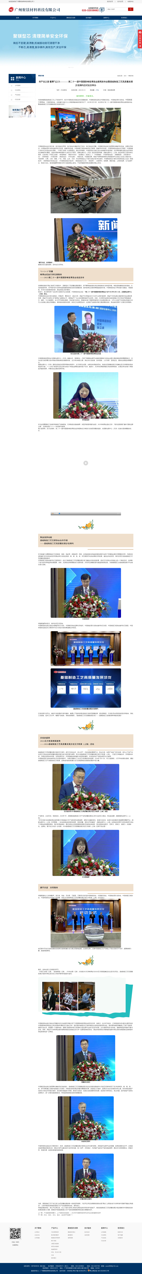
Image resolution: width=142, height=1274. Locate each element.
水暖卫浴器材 (55, 1243)
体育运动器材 (55, 1246)
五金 (52, 1255)
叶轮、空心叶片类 (56, 1252)
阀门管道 (53, 1240)
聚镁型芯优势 (73, 1228)
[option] (86, 475)
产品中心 (54, 1228)
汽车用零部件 (55, 1232)
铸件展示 (53, 1258)
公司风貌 (37, 1238)
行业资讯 (103, 1235)
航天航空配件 (55, 1235)
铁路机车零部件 (55, 1238)
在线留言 (120, 1238)
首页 (125, 76)
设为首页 (120, 1)
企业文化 (37, 1235)
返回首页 (110, 1)
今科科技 (70, 1271)
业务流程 (87, 1235)
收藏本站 (130, 1)
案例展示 (70, 1235)
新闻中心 (104, 1228)
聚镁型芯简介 (71, 1232)
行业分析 (103, 1240)
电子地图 (120, 1235)
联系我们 (121, 1228)
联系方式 (120, 1232)
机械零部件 (54, 1249)
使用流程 (70, 1238)
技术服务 (88, 1228)
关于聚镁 (38, 1228)
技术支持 (87, 1232)
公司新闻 (103, 1232)
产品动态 (103, 1238)
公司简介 (37, 1232)
